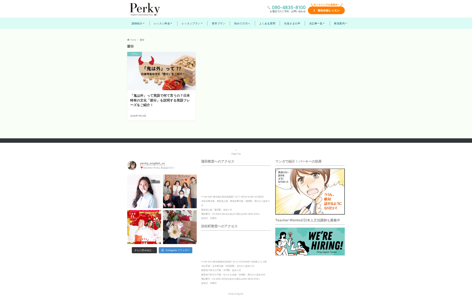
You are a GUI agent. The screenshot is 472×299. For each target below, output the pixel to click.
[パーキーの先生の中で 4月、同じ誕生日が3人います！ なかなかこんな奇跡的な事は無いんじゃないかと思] (180, 191)
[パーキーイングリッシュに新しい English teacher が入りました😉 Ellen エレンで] (144, 191)
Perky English (235, 294)
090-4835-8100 (289, 7)
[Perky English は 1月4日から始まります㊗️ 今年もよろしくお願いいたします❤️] (144, 227)
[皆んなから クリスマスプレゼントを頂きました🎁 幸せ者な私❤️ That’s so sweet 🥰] (180, 227)
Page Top (236, 154)
